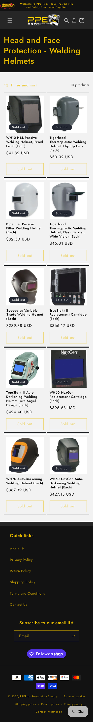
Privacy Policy (21, 559)
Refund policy (50, 704)
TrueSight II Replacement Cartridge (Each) (68, 315)
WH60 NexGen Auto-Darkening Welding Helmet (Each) (66, 483)
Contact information (49, 712)
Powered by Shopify (45, 696)
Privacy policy (73, 704)
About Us (17, 548)
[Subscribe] (73, 636)
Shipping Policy (22, 582)
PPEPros (25, 696)
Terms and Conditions (27, 593)
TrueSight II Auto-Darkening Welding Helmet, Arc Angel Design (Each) (21, 399)
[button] (9, 20)
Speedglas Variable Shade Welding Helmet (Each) (24, 315)
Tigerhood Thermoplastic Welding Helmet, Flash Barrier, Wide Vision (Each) (68, 230)
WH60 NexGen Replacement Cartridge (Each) (68, 397)
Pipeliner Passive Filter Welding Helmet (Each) (24, 228)
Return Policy (20, 570)
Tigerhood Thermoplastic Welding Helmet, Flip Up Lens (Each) (68, 144)
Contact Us (18, 604)
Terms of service (74, 696)
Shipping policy (25, 704)
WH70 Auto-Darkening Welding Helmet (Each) (24, 481)
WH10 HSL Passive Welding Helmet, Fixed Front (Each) (24, 142)
